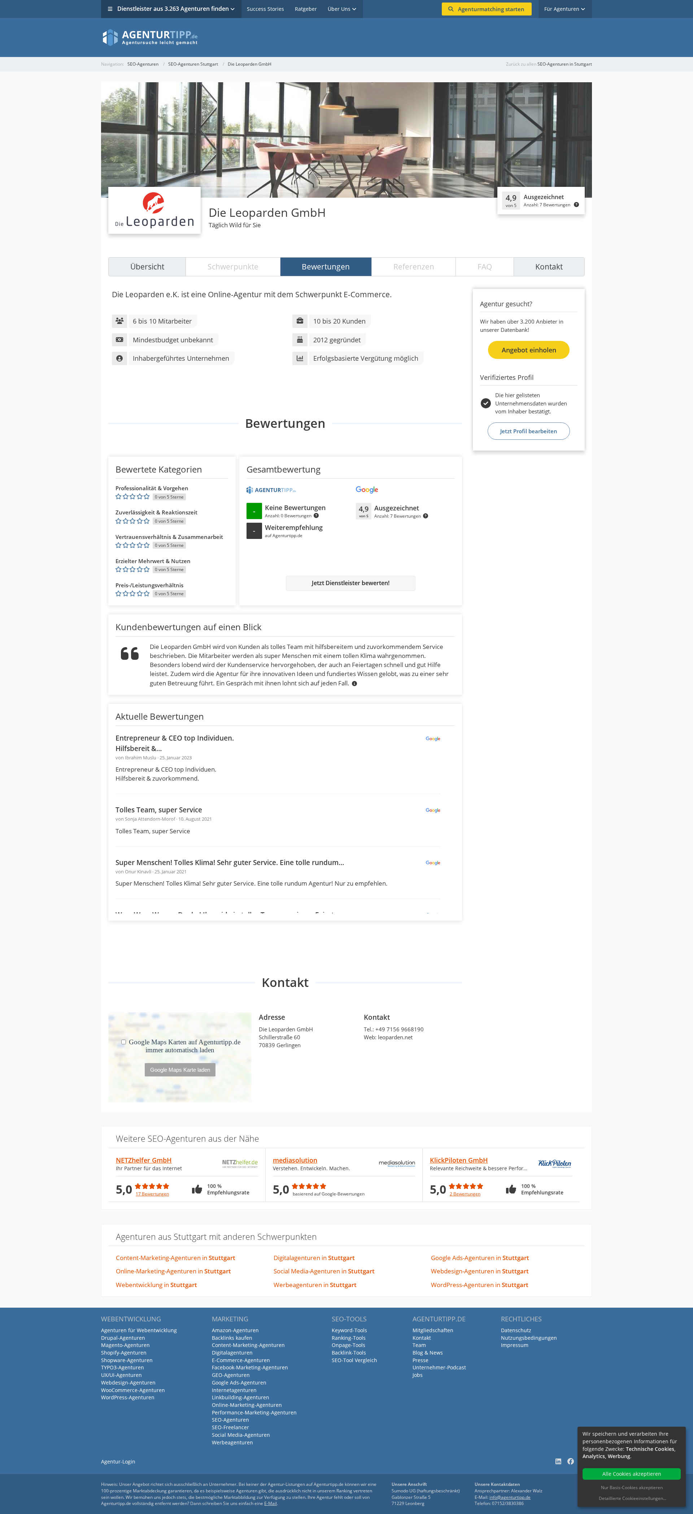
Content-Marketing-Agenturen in (175, 1258)
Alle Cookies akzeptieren (631, 1473)
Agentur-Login (118, 1461)
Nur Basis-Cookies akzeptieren (632, 1487)
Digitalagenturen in (314, 1258)
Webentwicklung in (156, 1285)
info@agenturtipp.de (510, 1497)
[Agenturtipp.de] (346, 37)
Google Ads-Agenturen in (480, 1258)
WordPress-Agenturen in (479, 1285)
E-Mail (270, 1503)
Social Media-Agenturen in (324, 1271)
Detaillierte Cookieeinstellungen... (632, 1498)
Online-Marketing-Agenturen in (173, 1271)
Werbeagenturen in (315, 1285)
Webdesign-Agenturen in (480, 1271)
